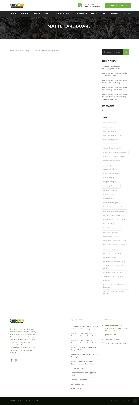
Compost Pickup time (110, 190)
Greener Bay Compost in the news (114, 240)
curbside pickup (108, 219)
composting (107, 165)
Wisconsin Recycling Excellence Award (114, 292)
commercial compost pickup (112, 148)
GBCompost (121, 219)
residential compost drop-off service (113, 267)
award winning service (110, 139)
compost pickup (108, 177)
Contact (115, 14)
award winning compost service (113, 135)
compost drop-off (119, 156)
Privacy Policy (76, 388)
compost (106, 156)
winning (121, 276)
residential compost (110, 257)
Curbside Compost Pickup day (113, 207)
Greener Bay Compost (110, 236)
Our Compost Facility (87, 14)
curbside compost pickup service (114, 211)
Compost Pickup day (110, 182)
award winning (108, 127)
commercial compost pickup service (115, 152)
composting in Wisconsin (111, 173)
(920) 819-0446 (111, 335)
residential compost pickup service (114, 272)
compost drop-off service (111, 161)
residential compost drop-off (113, 261)
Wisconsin (106, 280)
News (104, 111)
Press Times (107, 253)
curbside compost (109, 198)
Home (13, 14)
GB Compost (107, 224)
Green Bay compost (110, 228)
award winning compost (111, 131)
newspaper (114, 249)
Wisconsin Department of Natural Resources (114, 286)
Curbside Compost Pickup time (113, 215)
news (105, 249)
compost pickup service (111, 186)
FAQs (104, 14)
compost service (108, 194)
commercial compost (110, 144)
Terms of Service (77, 384)
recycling (118, 253)
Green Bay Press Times (111, 232)
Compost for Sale (64, 14)
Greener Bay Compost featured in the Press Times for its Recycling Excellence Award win (114, 96)
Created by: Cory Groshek (120, 401)
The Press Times (108, 276)
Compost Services (118, 5)
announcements (108, 123)
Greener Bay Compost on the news (115, 245)
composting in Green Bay (111, 169)
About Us (25, 14)
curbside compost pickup (111, 203)
